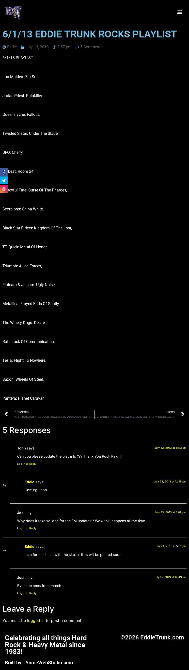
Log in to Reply (26, 463)
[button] (180, 12)
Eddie (29, 482)
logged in (36, 620)
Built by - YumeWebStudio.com (39, 663)
